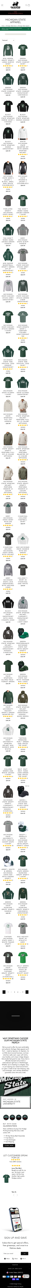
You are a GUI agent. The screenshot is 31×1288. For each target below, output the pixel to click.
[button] (7, 66)
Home (3, 26)
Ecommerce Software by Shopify (15, 1286)
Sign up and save (15, 1268)
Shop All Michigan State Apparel (15, 1024)
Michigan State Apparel (23, 26)
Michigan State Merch (11, 26)
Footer (15, 1265)
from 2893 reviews (15, 1162)
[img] (15, 1160)
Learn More (9, 1145)
